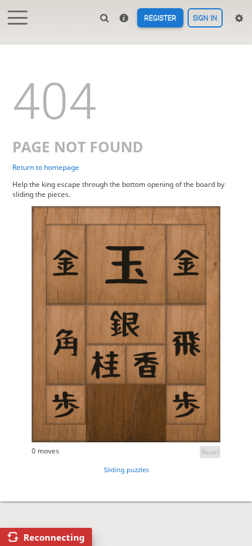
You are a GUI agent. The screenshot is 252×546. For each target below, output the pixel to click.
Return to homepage (45, 167)
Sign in (205, 18)
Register (160, 18)
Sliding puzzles (126, 469)
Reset (210, 452)
